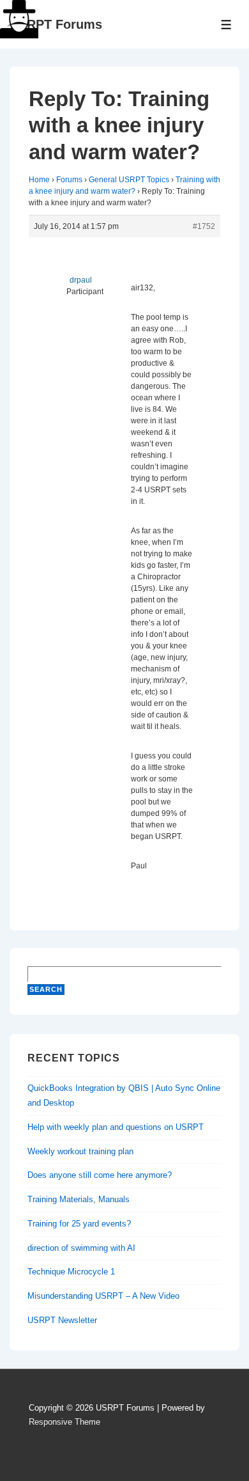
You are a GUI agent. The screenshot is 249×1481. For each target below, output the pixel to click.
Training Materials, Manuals (78, 1199)
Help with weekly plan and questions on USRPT (115, 1127)
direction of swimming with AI (81, 1248)
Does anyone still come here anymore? (99, 1175)
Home (39, 179)
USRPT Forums (56, 24)
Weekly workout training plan (80, 1151)
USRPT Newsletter (62, 1320)
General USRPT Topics (129, 179)
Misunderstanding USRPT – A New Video (103, 1296)
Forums (69, 179)
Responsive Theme (64, 1422)
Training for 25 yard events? (79, 1223)
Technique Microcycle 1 (71, 1271)
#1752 (204, 226)
